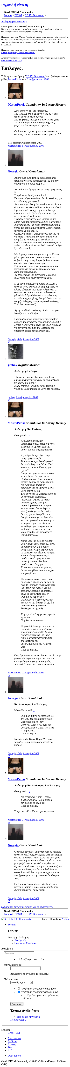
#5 (9, 756)
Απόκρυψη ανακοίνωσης (14, 21)
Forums (12, 924)
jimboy (12, 365)
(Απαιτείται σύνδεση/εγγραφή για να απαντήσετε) (27, 907)
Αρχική (11, 1044)
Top (10, 1047)
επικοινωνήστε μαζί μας (11, 60)
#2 (9, 342)
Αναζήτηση (20, 940)
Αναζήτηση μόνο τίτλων (33, 959)
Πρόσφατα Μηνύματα (25, 943)
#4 (9, 675)
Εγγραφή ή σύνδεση (14, 5)
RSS (10, 1050)
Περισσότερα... (18, 1019)
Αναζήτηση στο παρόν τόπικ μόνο (38, 988)
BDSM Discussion (35, 76)
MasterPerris (14, 79)
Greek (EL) (14, 1032)
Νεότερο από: (11, 979)
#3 (9, 400)
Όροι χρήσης (14, 1055)
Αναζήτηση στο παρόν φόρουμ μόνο (39, 992)
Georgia (13, 171)
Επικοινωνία (14, 1038)
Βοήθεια (12, 1041)
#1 (9, 148)
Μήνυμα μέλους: (12, 964)
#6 (9, 822)
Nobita (65, 919)
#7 (9, 901)
